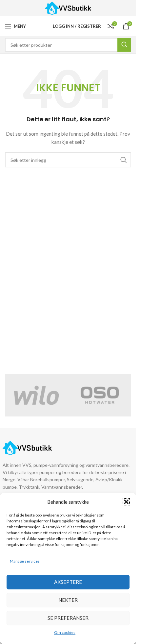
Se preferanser (68, 618)
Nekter (68, 600)
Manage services (25, 561)
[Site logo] (68, 7)
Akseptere (68, 582)
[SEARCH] (123, 159)
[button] (126, 502)
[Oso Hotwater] (99, 395)
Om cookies (64, 632)
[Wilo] (36, 395)
